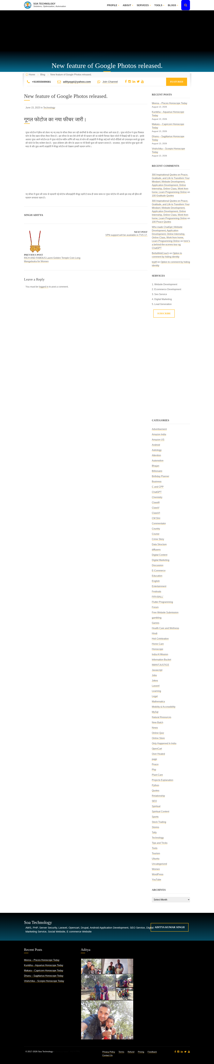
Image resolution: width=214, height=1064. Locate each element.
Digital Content (159, 555)
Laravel (156, 686)
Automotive (157, 460)
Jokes (155, 680)
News (155, 727)
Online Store (158, 738)
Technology (49, 107)
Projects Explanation (162, 780)
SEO (154, 801)
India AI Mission (160, 654)
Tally (154, 832)
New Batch (157, 722)
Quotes (155, 790)
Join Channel (110, 81)
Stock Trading (159, 822)
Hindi (154, 633)
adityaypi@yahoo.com (77, 81)
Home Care (158, 644)
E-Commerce (159, 570)
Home (32, 74)
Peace (155, 764)
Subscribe (164, 313)
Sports (155, 816)
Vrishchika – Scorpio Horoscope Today (44, 981)
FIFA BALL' (157, 597)
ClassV (155, 507)
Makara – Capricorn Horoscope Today (43, 970)
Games (155, 623)
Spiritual (156, 806)
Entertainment (159, 586)
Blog (42, 74)
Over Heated (158, 754)
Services (143, 5)
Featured (176, 81)
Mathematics (158, 701)
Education (157, 576)
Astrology (157, 450)
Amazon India (159, 434)
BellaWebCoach (160, 253)
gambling (156, 617)
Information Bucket (161, 659)
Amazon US (158, 439)
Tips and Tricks (159, 843)
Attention (156, 455)
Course (155, 534)
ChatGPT (157, 492)
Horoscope (157, 649)
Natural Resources (161, 717)
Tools (158, 5)
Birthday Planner (160, 476)
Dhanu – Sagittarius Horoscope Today (43, 976)
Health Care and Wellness (165, 628)
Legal (155, 696)
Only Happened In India (164, 743)
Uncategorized (159, 864)
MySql (155, 712)
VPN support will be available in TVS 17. (126, 235)
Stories (155, 827)
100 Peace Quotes (161, 222)
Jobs (154, 675)
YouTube (156, 879)
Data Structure (159, 544)
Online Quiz (158, 733)
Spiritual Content (160, 811)
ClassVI (156, 513)
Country (156, 528)
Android (156, 445)
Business (156, 481)
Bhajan (155, 466)
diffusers (156, 549)
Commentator (159, 523)
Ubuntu (155, 858)
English (156, 581)
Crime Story (158, 539)
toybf (154, 262)
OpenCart (157, 748)
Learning (156, 691)
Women (156, 869)
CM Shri (156, 518)
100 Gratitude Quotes (163, 195)
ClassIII (156, 502)
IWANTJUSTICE (160, 665)
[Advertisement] (107, 30)
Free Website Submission (165, 612)
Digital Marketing (160, 560)
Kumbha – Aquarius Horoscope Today (43, 965)
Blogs (172, 5)
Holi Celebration (160, 638)
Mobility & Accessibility (163, 707)
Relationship (158, 796)
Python (155, 785)
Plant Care (157, 775)
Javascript (157, 670)
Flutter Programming (162, 602)
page (154, 759)
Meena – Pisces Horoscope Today (169, 103)
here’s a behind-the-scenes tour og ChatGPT (171, 244)
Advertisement (159, 429)
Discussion (157, 565)
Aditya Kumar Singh (170, 927)
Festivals (156, 591)
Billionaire (157, 471)
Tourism (156, 853)
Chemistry (157, 497)
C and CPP (158, 487)
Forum (155, 607)
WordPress (157, 874)
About (127, 5)
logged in (43, 286)
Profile (112, 5)
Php (154, 769)
